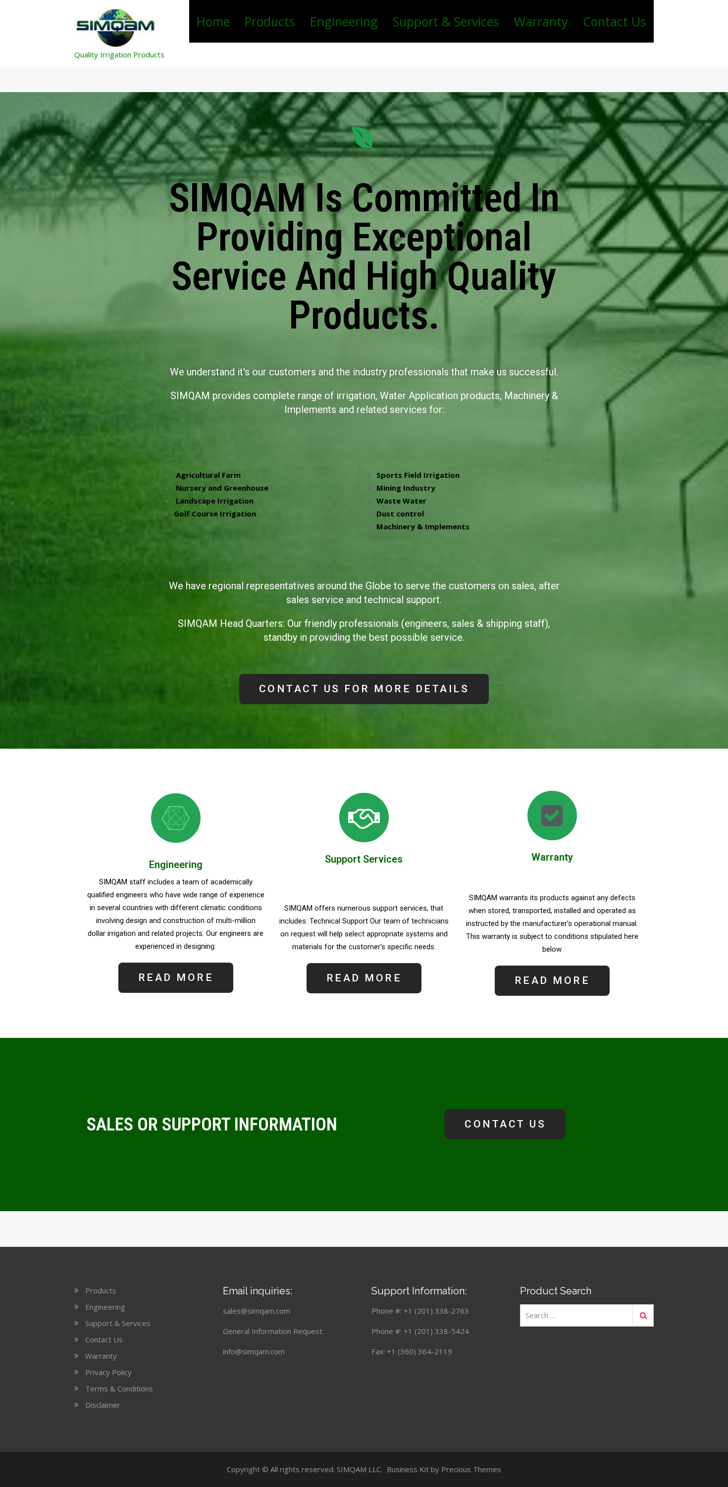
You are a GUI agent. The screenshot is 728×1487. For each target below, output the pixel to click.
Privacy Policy (108, 1372)
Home (213, 21)
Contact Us (614, 21)
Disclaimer (102, 1405)
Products (270, 21)
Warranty (541, 21)
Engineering (344, 21)
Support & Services (446, 21)
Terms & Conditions (119, 1388)
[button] (364, 689)
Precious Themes (471, 1469)
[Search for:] (587, 1315)
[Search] (643, 1315)
